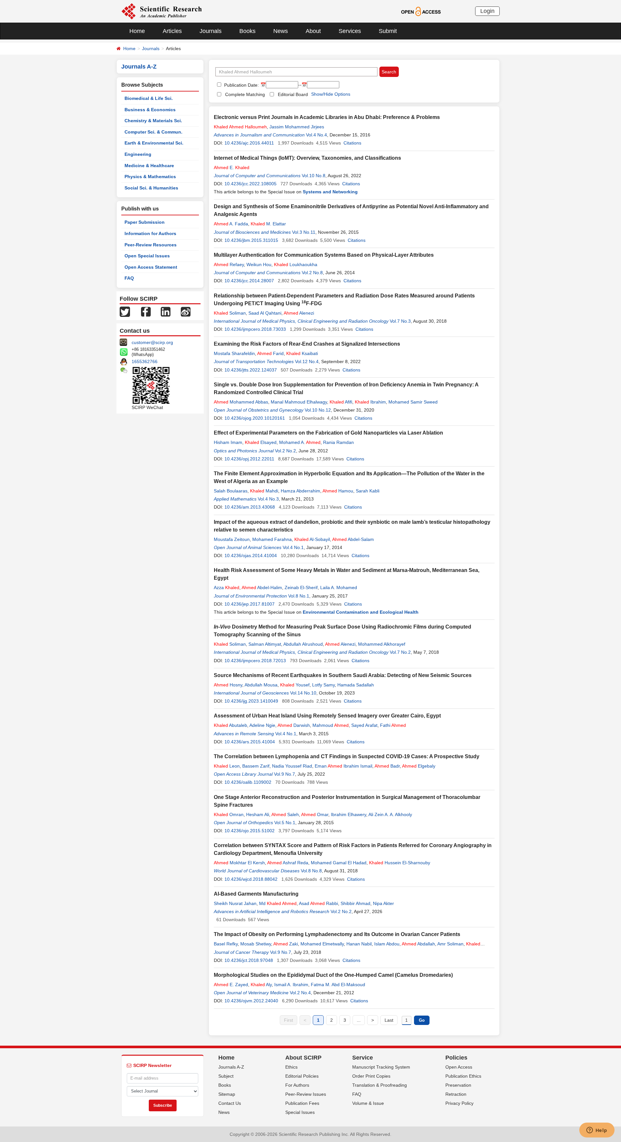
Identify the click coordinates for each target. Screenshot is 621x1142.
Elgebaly (418, 766)
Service (362, 1057)
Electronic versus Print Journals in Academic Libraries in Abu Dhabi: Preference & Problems (327, 117)
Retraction (455, 1094)
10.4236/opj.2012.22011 (249, 458)
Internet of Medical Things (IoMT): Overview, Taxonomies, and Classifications (307, 158)
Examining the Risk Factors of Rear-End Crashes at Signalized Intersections (307, 344)
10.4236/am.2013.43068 (249, 507)
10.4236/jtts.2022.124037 (250, 369)
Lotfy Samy (323, 684)
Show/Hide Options (330, 94)
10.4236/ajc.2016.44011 (249, 142)
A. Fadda (231, 223)
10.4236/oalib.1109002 (247, 782)
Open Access (458, 1067)
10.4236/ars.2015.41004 (249, 741)
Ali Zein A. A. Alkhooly (390, 814)
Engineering (138, 154)
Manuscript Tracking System (381, 1067)
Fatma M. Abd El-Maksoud (338, 984)
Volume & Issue (368, 1103)
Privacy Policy (459, 1103)
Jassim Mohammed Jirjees (296, 126)
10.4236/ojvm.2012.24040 (251, 1000)
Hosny (228, 684)
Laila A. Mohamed (338, 587)
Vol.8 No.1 (298, 595)
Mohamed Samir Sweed (413, 401)
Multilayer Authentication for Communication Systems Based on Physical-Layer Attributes (324, 255)
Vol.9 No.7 (284, 774)
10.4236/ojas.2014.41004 (250, 555)
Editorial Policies (302, 1076)
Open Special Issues (147, 255)
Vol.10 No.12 (318, 410)
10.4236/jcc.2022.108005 (250, 183)
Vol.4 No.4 (316, 134)
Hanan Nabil (359, 943)
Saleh (285, 814)
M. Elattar (268, 223)
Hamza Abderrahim (300, 490)
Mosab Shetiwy (255, 943)
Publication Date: (241, 85)
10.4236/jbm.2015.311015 (251, 240)
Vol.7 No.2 (400, 652)
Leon (227, 766)
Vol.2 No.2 (285, 450)
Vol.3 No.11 (303, 232)
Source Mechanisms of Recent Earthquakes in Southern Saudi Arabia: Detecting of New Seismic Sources (343, 675)
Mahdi (264, 490)
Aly (261, 984)
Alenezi (299, 313)
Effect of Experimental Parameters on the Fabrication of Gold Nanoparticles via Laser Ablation (328, 433)
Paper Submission (145, 222)
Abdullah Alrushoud (303, 644)
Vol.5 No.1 (284, 822)
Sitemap (226, 1094)
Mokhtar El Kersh (239, 862)
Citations (352, 142)
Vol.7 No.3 (400, 321)
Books (247, 31)
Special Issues (300, 1112)
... (359, 1020)
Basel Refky (226, 943)
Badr (387, 766)
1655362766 (145, 361)
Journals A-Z (231, 1067)
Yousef (295, 684)
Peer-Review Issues (305, 1094)
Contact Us (229, 1103)
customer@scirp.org (152, 342)
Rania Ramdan (338, 442)
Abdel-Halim (262, 587)
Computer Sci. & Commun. (153, 132)
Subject (226, 1076)
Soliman (230, 313)
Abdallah (418, 943)
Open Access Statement (151, 267)
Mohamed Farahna (272, 539)
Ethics (291, 1067)
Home (137, 31)
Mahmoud (330, 725)
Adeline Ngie (262, 725)
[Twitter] (125, 311)
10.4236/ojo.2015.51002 (249, 830)
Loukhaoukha (295, 264)
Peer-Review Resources (151, 244)
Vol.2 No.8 (312, 272)
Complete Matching (245, 94)
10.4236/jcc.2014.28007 (249, 280)
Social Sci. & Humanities (151, 187)
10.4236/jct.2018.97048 (248, 960)
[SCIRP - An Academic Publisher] (161, 11)
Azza (226, 587)
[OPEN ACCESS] (421, 11)
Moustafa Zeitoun (232, 539)
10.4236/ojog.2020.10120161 (254, 418)
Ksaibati (302, 353)
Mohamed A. (300, 442)
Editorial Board (293, 94)
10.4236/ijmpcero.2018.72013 (255, 660)
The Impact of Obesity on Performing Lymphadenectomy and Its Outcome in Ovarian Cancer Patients (337, 934)
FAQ (129, 278)
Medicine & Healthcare (149, 165)
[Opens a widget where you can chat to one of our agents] (597, 1131)
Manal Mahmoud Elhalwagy (299, 401)
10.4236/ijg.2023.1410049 (251, 701)
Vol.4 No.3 (268, 498)
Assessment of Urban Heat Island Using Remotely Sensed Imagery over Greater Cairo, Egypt (327, 715)
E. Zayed (231, 984)
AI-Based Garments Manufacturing (256, 894)
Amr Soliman (450, 943)
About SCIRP (303, 1057)
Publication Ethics (463, 1076)
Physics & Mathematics (150, 176)
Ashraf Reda (287, 862)
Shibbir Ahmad (355, 903)
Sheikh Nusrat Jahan (235, 903)
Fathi (393, 725)
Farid (270, 353)
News (280, 31)
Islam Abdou (386, 943)
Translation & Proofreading (379, 1085)
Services (350, 31)
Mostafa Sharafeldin (234, 353)
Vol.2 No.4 (300, 992)
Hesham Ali (257, 814)
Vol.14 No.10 (303, 692)
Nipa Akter (383, 903)
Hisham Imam (228, 442)
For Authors (297, 1085)
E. (231, 167)
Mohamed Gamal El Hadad (338, 862)
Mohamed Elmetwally (322, 943)
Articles (172, 31)
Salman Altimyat (264, 644)
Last (389, 1020)
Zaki (285, 943)
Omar (314, 814)
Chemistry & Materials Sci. (153, 120)
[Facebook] (146, 311)
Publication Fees (302, 1103)
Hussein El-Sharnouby (399, 862)
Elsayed (261, 442)
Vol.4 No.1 (293, 547)
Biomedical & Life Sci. (149, 98)
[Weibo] (186, 311)
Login (487, 11)
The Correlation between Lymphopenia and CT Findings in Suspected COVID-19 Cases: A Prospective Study (346, 756)
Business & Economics (150, 109)
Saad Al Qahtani (264, 313)
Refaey (229, 264)
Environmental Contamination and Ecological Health (361, 612)
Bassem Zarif (255, 766)
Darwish (294, 725)
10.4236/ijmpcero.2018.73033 (255, 329)
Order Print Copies (371, 1076)
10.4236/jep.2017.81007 (249, 604)
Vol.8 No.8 (311, 870)
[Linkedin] (165, 311)
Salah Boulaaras (230, 490)
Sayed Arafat (364, 725)
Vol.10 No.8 (313, 175)
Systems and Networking (330, 191)
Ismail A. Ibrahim (291, 984)
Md (278, 903)
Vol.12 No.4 (307, 361)
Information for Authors (150, 233)
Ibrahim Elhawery (348, 814)
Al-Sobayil (312, 539)
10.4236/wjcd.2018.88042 (251, 879)
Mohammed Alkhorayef (381, 644)
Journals (211, 31)
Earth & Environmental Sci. (154, 142)
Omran (229, 814)
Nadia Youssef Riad (292, 766)
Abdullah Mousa (261, 684)
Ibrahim (370, 401)
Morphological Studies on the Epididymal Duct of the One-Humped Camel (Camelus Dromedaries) (333, 975)
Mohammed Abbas (241, 401)
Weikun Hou (258, 264)
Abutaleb (230, 725)
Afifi (341, 401)
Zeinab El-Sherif (301, 587)
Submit (388, 31)
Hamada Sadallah (355, 684)
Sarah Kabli (367, 490)
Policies (456, 1057)
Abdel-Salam (353, 539)
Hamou (337, 490)
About (313, 31)
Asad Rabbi (318, 903)
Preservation (458, 1085)
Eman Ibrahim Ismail (343, 766)
